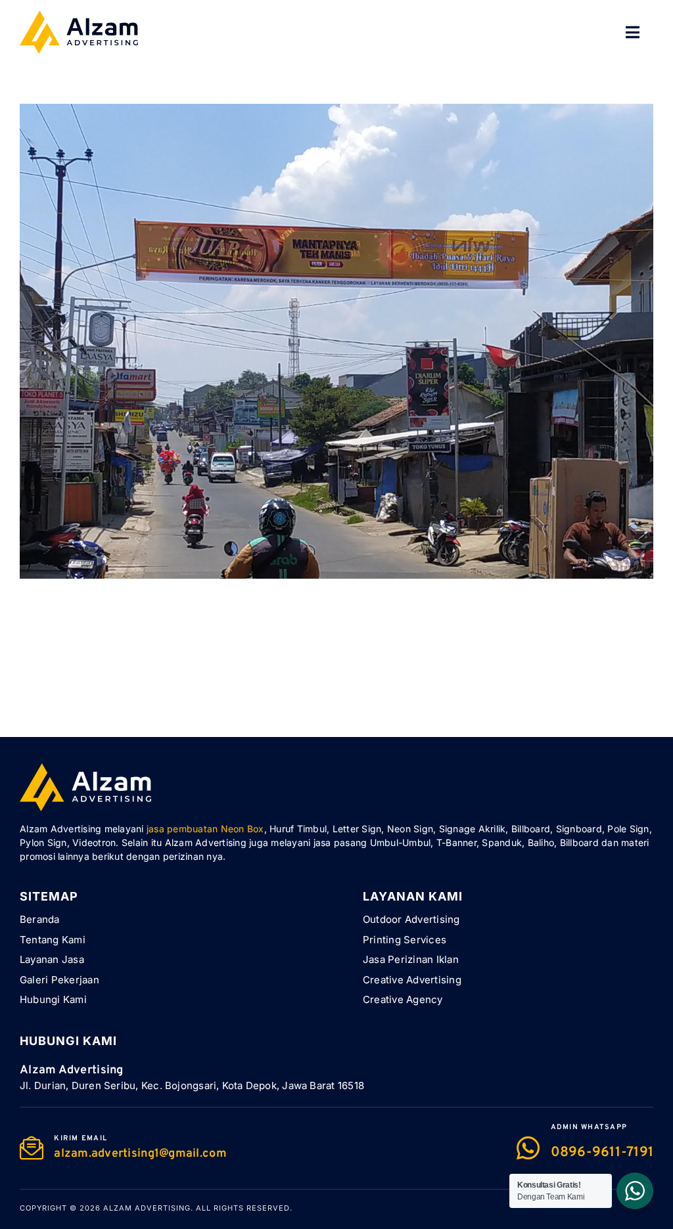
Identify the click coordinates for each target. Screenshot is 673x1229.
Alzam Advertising (147, 1208)
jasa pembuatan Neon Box (205, 828)
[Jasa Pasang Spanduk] (336, 111)
